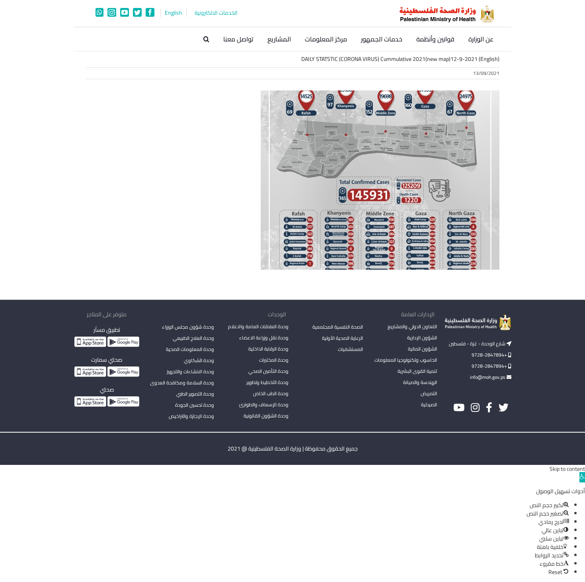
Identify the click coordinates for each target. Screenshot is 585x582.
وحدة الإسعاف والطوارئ (264, 404)
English (173, 13)
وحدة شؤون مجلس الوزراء (188, 327)
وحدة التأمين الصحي (268, 371)
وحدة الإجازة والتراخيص (191, 416)
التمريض (429, 393)
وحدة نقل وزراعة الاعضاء (264, 337)
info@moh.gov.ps (488, 377)
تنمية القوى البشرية (417, 371)
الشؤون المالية (422, 348)
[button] (206, 39)
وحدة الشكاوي (199, 360)
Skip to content (567, 469)
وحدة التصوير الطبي (195, 393)
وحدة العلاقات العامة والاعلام (258, 326)
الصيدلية (429, 404)
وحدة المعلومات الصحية (190, 349)
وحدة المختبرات (274, 359)
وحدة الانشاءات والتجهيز (190, 371)
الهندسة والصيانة (420, 382)
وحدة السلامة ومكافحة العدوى (182, 382)
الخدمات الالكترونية (216, 13)
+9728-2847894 (490, 354)
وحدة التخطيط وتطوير (267, 382)
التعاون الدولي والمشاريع (412, 326)
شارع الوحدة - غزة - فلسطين (478, 343)
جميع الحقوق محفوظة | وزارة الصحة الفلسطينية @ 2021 (293, 448)
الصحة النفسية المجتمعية (337, 327)
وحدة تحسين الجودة (194, 405)
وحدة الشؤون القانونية (266, 415)
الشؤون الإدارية (422, 337)
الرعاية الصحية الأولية (342, 338)
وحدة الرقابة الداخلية (268, 348)
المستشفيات (350, 349)
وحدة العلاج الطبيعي (193, 338)
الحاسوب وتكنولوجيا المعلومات (405, 359)
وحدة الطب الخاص (271, 393)
